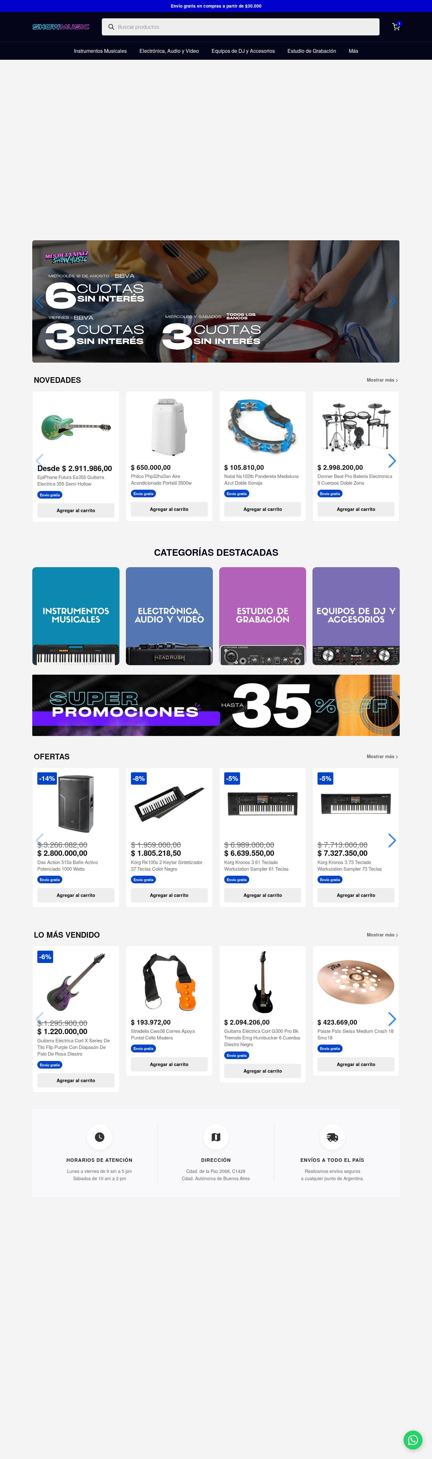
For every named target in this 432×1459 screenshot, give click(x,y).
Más (353, 50)
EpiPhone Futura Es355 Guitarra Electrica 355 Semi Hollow (70, 480)
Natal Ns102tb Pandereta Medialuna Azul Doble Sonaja (261, 479)
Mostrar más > (382, 380)
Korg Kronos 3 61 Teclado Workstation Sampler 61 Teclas (256, 865)
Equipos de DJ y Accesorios (243, 50)
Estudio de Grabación (311, 50)
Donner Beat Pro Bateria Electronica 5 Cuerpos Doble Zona (355, 479)
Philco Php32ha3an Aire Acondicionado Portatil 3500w (161, 479)
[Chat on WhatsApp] (413, 1440)
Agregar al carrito (76, 510)
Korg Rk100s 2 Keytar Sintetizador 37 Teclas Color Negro (166, 865)
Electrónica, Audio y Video (169, 50)
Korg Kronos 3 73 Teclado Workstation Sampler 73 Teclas (350, 865)
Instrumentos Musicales (100, 50)
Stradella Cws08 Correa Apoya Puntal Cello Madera (163, 1034)
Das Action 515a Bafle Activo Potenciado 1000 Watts (67, 865)
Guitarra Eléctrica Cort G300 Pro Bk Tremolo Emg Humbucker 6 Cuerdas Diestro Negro (262, 1037)
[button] (392, 301)
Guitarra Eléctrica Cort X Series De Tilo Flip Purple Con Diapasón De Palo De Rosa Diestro (73, 1047)
